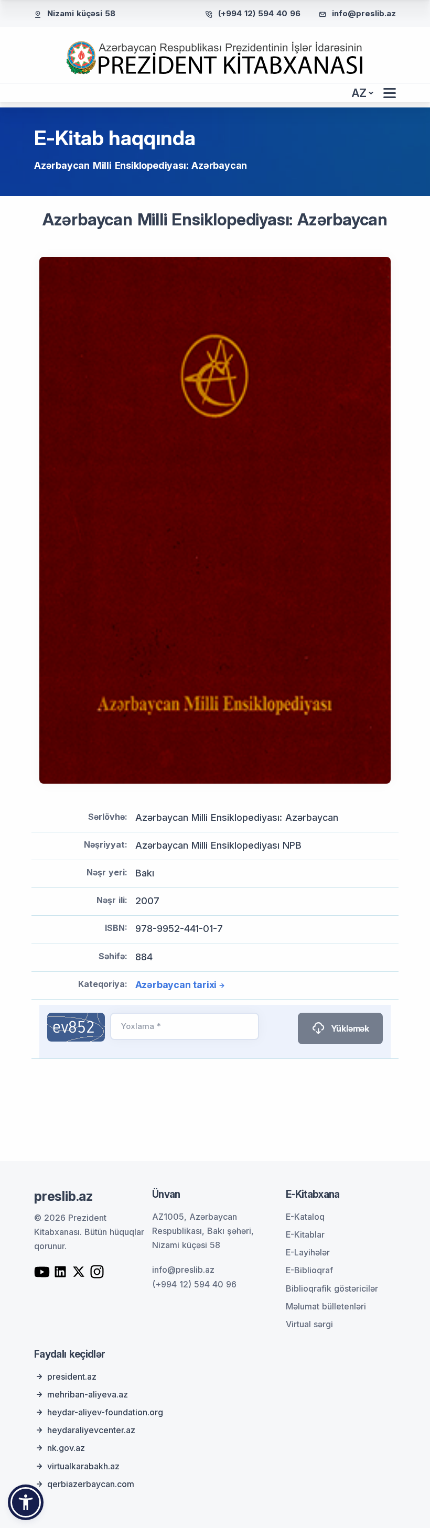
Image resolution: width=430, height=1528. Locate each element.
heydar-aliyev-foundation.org (105, 1412)
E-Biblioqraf (309, 1270)
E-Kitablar (305, 1234)
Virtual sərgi (309, 1324)
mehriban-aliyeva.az (87, 1394)
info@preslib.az (364, 13)
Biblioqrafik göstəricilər (332, 1288)
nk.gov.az (66, 1448)
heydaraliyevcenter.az (91, 1430)
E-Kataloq (305, 1216)
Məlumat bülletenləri (326, 1306)
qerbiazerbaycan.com (90, 1484)
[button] (25, 1502)
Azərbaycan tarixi (176, 984)
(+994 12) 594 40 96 (259, 13)
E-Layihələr (308, 1252)
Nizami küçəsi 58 (81, 13)
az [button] (359, 93)
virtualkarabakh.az (83, 1466)
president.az (71, 1376)
